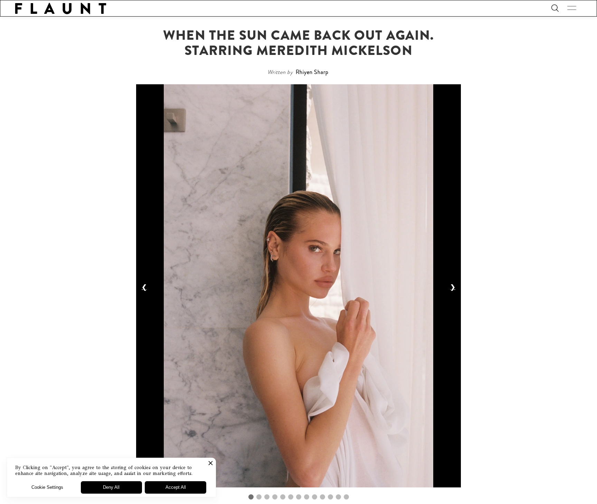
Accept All (175, 487)
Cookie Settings (47, 487)
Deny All (111, 487)
